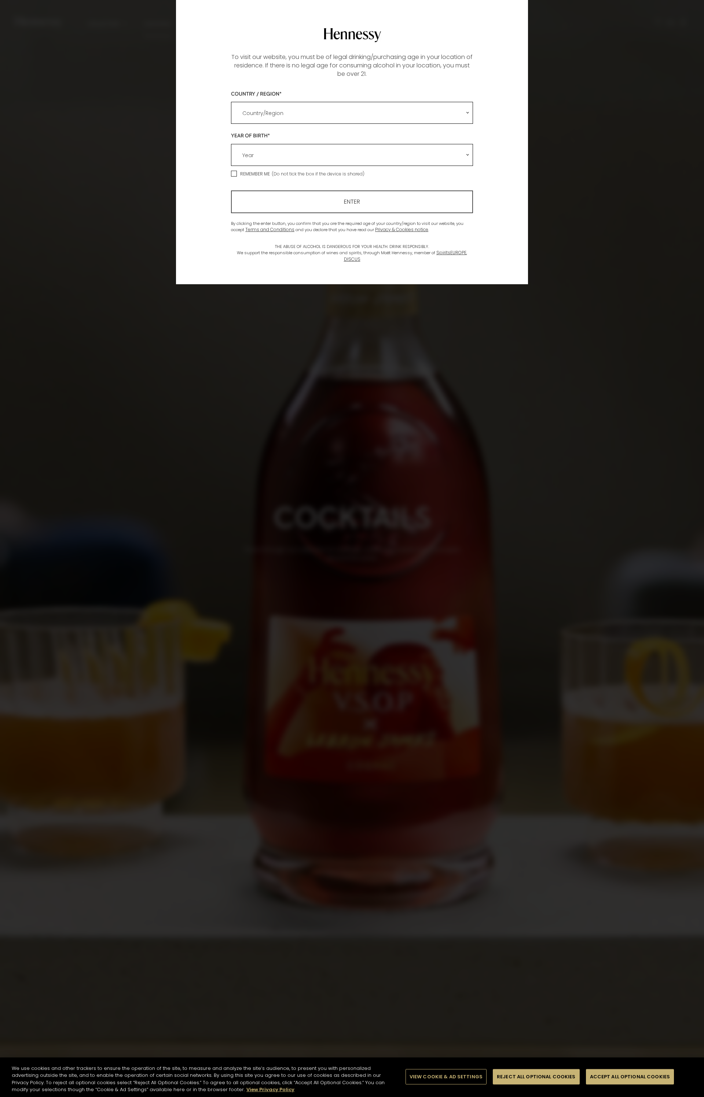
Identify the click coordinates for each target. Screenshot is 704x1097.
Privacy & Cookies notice (401, 229)
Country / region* (256, 93)
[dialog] (352, 548)
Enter (352, 201)
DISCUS (352, 259)
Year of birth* (250, 135)
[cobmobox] (352, 113)
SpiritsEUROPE (451, 252)
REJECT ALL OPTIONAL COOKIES (536, 1076)
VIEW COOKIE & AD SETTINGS (446, 1076)
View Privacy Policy (270, 1089)
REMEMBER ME (255, 174)
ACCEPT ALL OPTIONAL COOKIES (630, 1076)
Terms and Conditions (269, 229)
